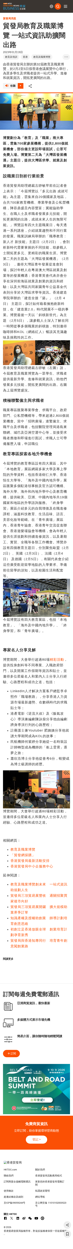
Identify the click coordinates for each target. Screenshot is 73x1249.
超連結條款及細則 (13, 1196)
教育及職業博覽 (22, 849)
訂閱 (13, 1053)
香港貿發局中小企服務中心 (31, 866)
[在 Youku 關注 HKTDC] (42, 1218)
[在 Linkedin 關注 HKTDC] (17, 1218)
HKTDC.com (10, 1169)
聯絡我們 (8, 1175)
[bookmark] (67, 1234)
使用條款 (8, 1190)
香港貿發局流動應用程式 (48, 1175)
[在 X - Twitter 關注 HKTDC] (11, 1218)
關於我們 (40, 1169)
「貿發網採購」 (22, 855)
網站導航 (40, 1196)
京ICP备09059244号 (14, 1202)
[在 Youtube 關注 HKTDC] (36, 1218)
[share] (67, 1225)
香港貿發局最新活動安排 (30, 861)
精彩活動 (57, 659)
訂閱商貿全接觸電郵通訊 (17, 1181)
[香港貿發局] (36, 1164)
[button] (65, 6)
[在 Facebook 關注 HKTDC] (5, 1218)
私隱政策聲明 (42, 1190)
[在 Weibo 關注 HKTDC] (24, 1218)
